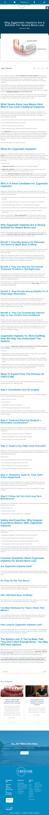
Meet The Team (30, 786)
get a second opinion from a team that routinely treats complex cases (22, 659)
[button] (34, 68)
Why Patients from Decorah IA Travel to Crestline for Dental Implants (37, 702)
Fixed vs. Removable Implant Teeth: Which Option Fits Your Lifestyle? (12, 701)
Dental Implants (22, 786)
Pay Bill (37, 787)
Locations (32, 799)
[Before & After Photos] (15, 2)
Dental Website (15, 813)
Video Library (38, 786)
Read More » (12, 717)
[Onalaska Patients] (44, 2)
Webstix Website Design (31, 813)
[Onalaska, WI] (34, 2)
